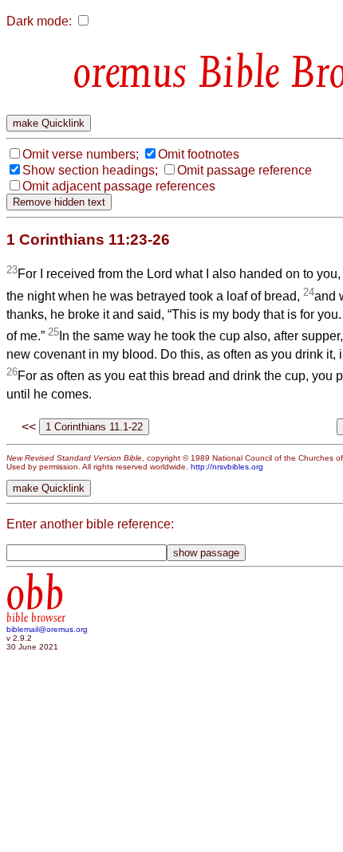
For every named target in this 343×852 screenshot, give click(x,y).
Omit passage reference (244, 170)
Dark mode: (39, 21)
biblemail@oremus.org (47, 629)
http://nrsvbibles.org (227, 466)
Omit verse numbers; (80, 154)
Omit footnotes (198, 154)
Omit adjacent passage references (118, 186)
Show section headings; (90, 170)
